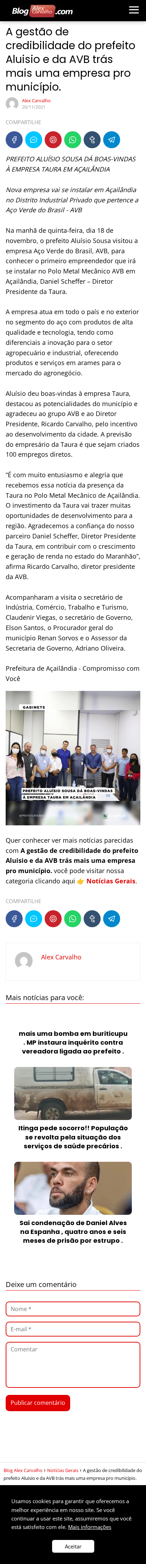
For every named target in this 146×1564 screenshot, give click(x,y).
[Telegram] (111, 139)
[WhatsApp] (72, 139)
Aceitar (73, 1546)
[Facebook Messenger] (33, 139)
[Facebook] (14, 139)
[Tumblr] (92, 139)
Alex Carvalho (36, 100)
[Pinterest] (53, 139)
